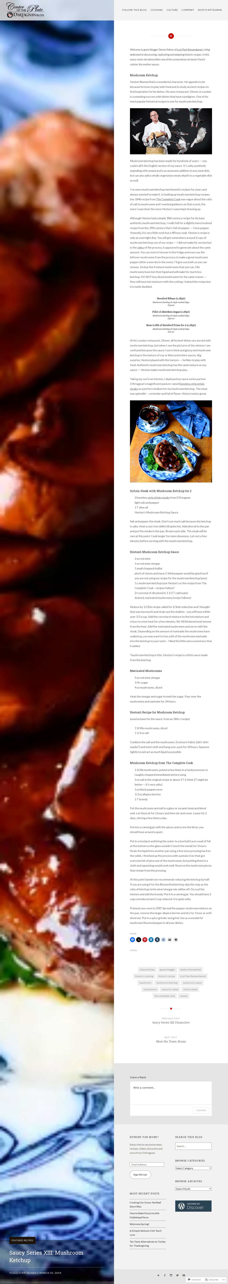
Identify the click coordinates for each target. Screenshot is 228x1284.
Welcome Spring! (139, 1224)
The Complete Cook (168, 199)
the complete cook (164, 995)
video (140, 247)
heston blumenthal (190, 969)
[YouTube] (183, 1275)
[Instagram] (171, 1275)
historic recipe (166, 976)
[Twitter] (177, 1275)
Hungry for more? (144, 1137)
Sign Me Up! (140, 1174)
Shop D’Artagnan (210, 10)
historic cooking (144, 976)
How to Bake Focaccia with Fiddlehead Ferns (144, 1215)
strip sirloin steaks (159, 497)
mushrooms (150, 989)
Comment (201, 1110)
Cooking (157, 10)
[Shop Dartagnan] (158, 1275)
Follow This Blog (134, 10)
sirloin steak (190, 989)
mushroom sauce (192, 982)
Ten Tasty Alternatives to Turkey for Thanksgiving (147, 1243)
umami (184, 995)
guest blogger (167, 969)
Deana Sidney (147, 969)
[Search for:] (193, 1146)
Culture (172, 10)
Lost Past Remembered (189, 49)
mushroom (145, 982)
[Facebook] (164, 1275)
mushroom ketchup (167, 982)
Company (188, 10)
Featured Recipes (22, 1240)
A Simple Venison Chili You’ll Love (146, 1232)
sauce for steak (170, 989)
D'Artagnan (27, 1272)
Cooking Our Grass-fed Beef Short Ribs (145, 1204)
